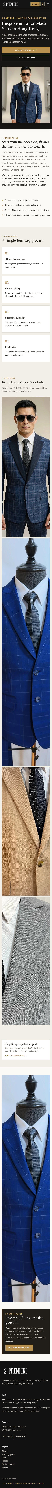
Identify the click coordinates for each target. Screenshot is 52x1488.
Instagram (20, 1436)
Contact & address (26, 58)
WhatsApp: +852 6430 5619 (14, 1427)
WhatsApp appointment (26, 50)
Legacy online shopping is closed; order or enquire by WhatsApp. (23, 1483)
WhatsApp (35, 4)
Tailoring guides (8, 1454)
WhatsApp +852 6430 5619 (19, 1347)
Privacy (5, 1467)
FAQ (4, 1458)
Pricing (5, 1461)
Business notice (8, 1464)
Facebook (7, 1436)
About (4, 1451)
